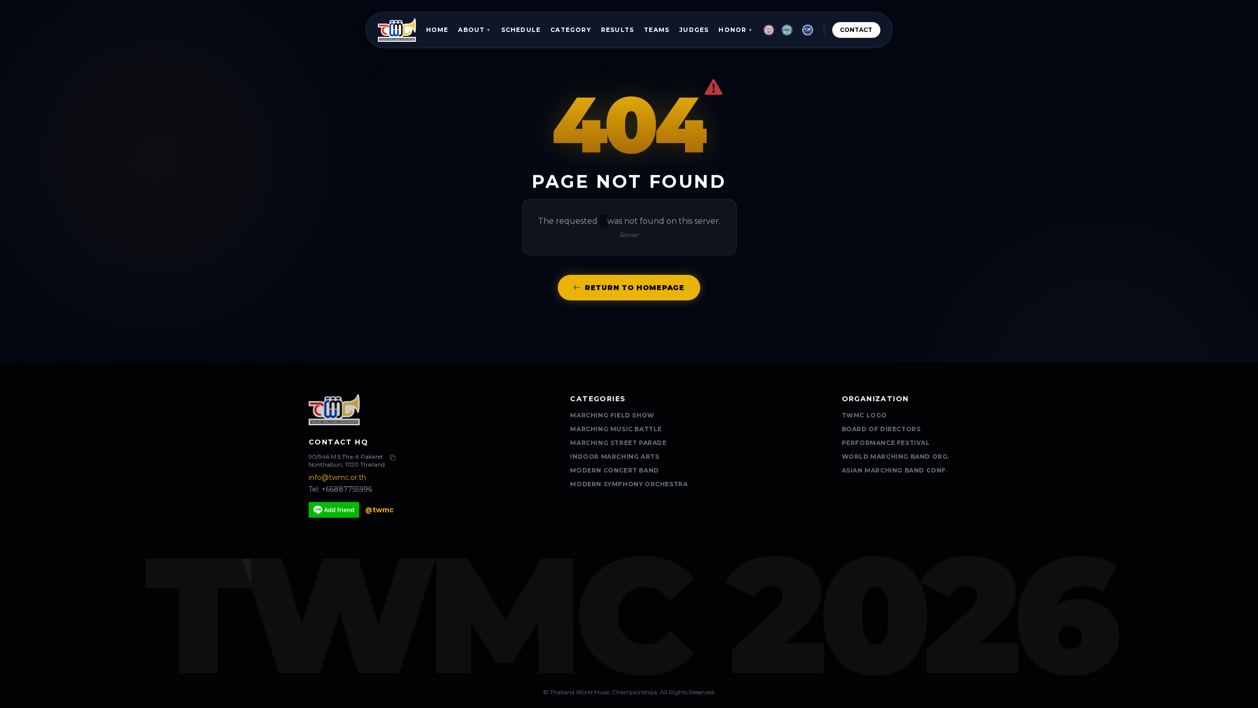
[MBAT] (769, 30)
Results (617, 29)
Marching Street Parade (618, 442)
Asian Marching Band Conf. (895, 470)
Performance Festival (886, 442)
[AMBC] (787, 30)
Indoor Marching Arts (614, 456)
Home (437, 29)
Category (570, 29)
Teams (656, 29)
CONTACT (856, 29)
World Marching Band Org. (895, 456)
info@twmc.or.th (337, 477)
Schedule (521, 29)
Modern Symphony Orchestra (628, 484)
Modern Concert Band (614, 470)
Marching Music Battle (616, 429)
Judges (694, 29)
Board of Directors (881, 429)
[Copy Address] (393, 458)
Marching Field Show (612, 415)
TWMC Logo (864, 415)
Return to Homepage (635, 287)
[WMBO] (807, 30)
